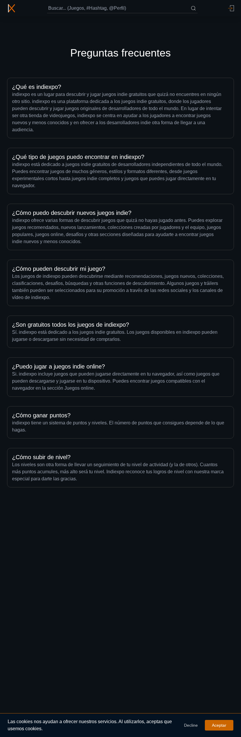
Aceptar (219, 725)
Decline (191, 725)
